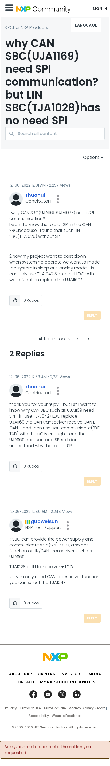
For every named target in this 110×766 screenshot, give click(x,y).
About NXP (20, 674)
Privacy (11, 708)
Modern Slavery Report (87, 708)
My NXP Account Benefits (68, 682)
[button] (58, 199)
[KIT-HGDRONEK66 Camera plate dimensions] (78, 338)
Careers (46, 674)
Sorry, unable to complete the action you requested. (48, 750)
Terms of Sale (55, 708)
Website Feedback (66, 715)
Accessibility (39, 715)
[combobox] (55, 133)
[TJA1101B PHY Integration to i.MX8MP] (88, 338)
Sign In (99, 8)
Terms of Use (30, 708)
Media (94, 674)
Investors (72, 674)
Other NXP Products (28, 27)
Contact (24, 682)
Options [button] (91, 157)
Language (86, 25)
